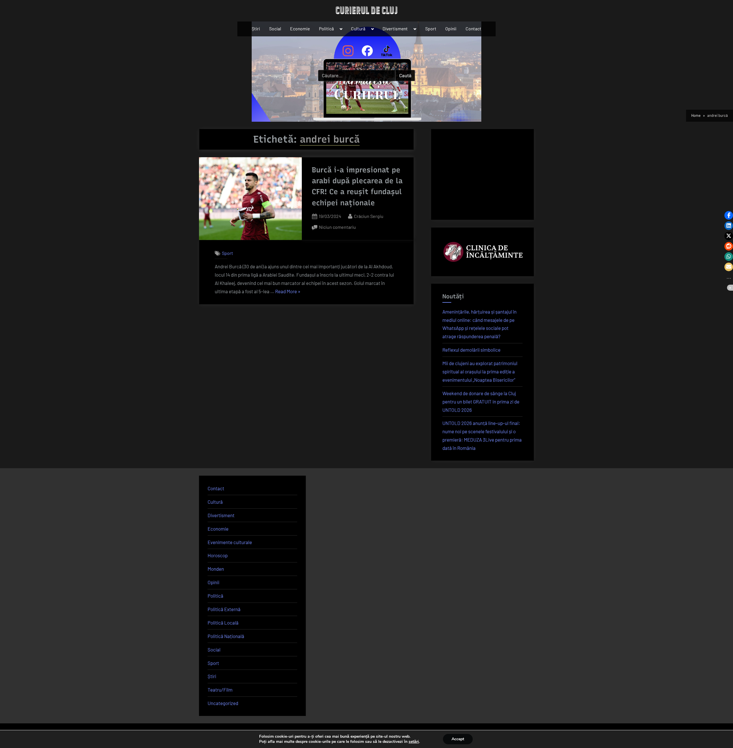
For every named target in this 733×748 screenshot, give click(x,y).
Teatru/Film (220, 689)
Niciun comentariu (337, 227)
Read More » (287, 292)
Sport (430, 28)
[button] (728, 215)
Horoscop (218, 555)
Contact (473, 28)
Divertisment (395, 28)
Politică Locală (223, 622)
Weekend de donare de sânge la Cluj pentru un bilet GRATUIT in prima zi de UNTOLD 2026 (480, 401)
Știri (256, 28)
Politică (326, 28)
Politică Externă (224, 609)
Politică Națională (226, 636)
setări (414, 741)
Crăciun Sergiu (368, 216)
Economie (300, 28)
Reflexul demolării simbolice (471, 350)
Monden (216, 569)
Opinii (450, 28)
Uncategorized (223, 703)
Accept (458, 739)
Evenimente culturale (230, 542)
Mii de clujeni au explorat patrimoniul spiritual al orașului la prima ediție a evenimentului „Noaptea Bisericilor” (479, 371)
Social (275, 28)
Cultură (358, 28)
